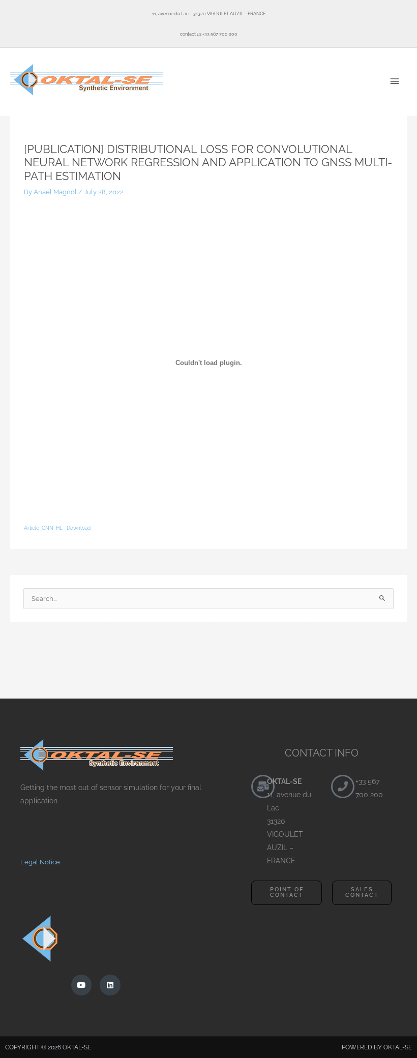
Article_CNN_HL (43, 528)
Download (79, 528)
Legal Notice (40, 862)
